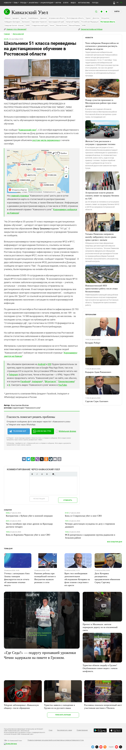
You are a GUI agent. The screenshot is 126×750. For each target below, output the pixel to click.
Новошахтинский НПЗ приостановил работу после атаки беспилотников (101, 288)
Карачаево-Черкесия (39, 22)
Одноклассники (66, 381)
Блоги (65, 3)
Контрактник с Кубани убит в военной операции (29, 515)
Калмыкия (26, 22)
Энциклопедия (46, 3)
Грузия (88, 18)
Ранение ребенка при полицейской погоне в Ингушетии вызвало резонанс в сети (45, 578)
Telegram (13, 374)
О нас (50, 730)
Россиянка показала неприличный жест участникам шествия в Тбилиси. (103, 706)
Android (41, 364)
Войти (116, 11)
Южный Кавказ (74, 25)
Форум (58, 3)
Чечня (52, 25)
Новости (7, 3)
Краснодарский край (56, 22)
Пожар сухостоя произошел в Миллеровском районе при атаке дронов (101, 102)
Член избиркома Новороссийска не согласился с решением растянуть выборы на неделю (102, 45)
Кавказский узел (27, 130)
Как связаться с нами (64, 730)
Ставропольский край (39, 25)
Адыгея (23, 18)
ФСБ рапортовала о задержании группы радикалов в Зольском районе (90, 536)
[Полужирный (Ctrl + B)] (32, 474)
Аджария (15, 18)
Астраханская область (57, 18)
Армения (43, 18)
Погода (95, 3)
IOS (49, 364)
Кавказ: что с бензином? (16, 29)
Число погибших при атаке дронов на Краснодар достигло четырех (29, 525)
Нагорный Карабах (72, 22)
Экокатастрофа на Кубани (91, 29)
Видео (73, 3)
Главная (7, 34)
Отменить (67, 500)
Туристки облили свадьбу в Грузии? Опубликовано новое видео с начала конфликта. (100, 668)
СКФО (27, 25)
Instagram (37, 381)
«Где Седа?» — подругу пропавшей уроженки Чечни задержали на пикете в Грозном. (40, 655)
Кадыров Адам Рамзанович (98, 371)
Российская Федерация (89, 22)
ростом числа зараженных (46, 140)
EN (121, 2)
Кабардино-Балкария (12, 22)
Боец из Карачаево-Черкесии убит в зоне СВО (28, 534)
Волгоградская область (75, 18)
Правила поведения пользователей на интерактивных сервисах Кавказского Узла (56, 740)
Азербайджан (33, 18)
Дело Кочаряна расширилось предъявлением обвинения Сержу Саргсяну (107, 578)
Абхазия (7, 18)
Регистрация (39, 499)
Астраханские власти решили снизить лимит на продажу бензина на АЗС (102, 195)
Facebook (25, 381)
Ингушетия (105, 18)
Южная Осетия (61, 25)
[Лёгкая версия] (114, 3)
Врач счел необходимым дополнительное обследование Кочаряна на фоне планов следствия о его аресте (77, 579)
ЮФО (84, 25)
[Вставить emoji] (53, 474)
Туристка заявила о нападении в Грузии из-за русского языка (59, 706)
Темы (15, 3)
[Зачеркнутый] (46, 474)
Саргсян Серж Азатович (96, 401)
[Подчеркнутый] (41, 474)
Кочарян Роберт (92, 342)
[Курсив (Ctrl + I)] (37, 474)
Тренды (23, 3)
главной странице (19, 195)
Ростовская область (108, 22)
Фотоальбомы (84, 3)
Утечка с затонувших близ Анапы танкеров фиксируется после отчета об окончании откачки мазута (17, 579)
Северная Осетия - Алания (14, 25)
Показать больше (63, 715)
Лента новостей (18, 34)
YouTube (62, 385)
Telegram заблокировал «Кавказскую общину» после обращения (21, 706)
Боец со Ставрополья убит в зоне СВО (83, 515)
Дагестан (96, 18)
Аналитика (33, 3)
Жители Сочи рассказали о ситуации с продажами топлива (100, 143)
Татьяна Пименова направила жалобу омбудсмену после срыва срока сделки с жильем (100, 236)
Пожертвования (82, 730)
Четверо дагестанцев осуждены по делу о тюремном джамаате (90, 525)
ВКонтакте (50, 381)
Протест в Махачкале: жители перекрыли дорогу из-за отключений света (100, 627)
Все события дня (114, 542)
